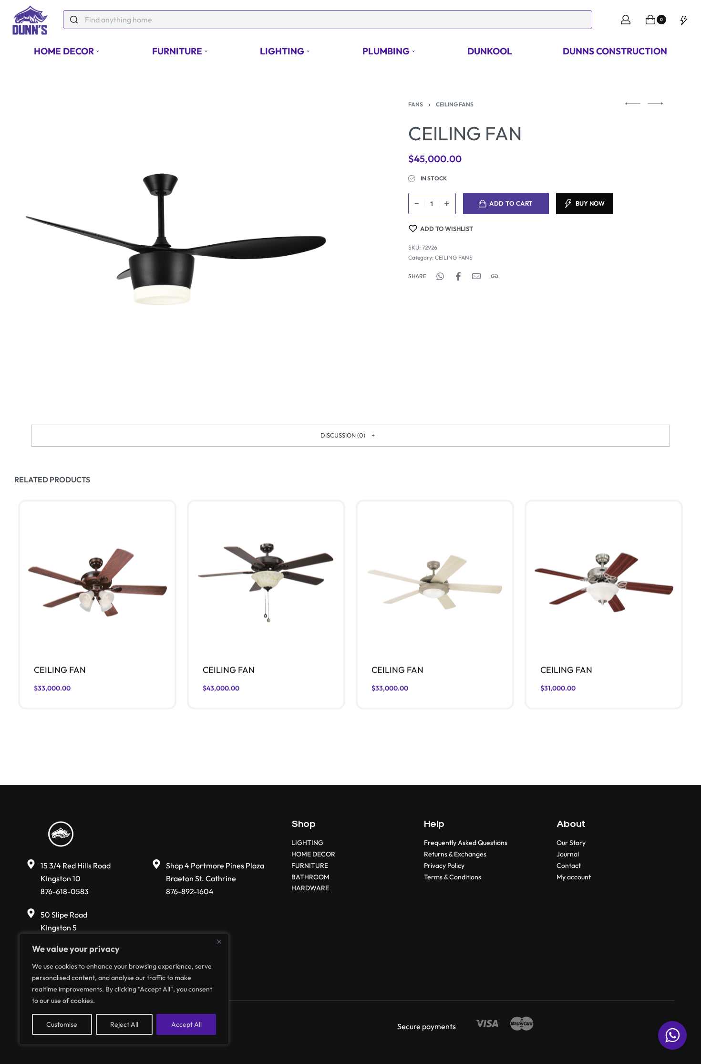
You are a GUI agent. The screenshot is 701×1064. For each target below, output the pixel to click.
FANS (415, 104)
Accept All (186, 1024)
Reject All (124, 1024)
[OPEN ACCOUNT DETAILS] (625, 19)
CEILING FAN (60, 669)
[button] (350, 436)
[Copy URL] (494, 276)
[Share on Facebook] (458, 276)
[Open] (684, 19)
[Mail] (476, 276)
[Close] (219, 941)
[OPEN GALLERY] (175, 239)
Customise (61, 1024)
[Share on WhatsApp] (440, 276)
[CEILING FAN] (97, 583)
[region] (124, 989)
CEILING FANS (455, 104)
